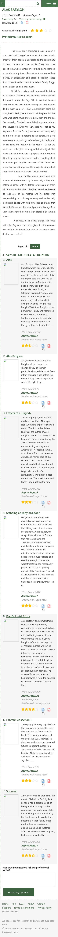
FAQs (22, 903)
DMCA (15, 932)
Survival (11, 791)
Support (6, 907)
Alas (9, 260)
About (31, 903)
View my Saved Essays (31, 18)
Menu (49, 3)
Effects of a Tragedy (18, 413)
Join (14, 903)
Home (5, 903)
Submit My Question (18, 892)
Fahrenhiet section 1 (19, 720)
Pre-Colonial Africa (18, 616)
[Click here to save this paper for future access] (43, 349)
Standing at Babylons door (23, 513)
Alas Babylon (14, 356)
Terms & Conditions (24, 907)
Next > (35, 246)
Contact (41, 903)
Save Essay (8, 18)
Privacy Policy (44, 907)
